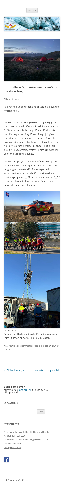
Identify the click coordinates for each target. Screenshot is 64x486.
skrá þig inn (25, 389)
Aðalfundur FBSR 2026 (14, 435)
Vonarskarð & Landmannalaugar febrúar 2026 (26, 439)
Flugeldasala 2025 (12, 443)
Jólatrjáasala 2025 (12, 447)
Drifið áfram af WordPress (16, 480)
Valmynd (32, 10)
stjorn (7, 349)
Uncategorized (31, 345)
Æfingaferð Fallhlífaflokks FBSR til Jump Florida (26, 431)
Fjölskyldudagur (14, 370)
